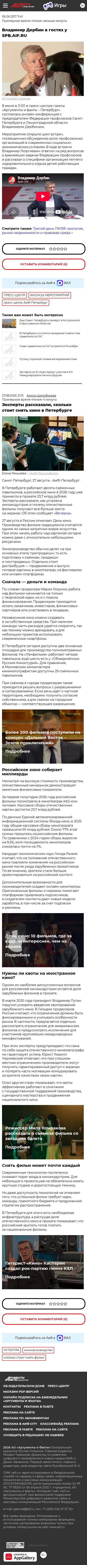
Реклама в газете (38, 1406)
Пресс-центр (58, 1386)
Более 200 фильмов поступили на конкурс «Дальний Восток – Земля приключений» (42, 737)
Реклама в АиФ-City (20, 1424)
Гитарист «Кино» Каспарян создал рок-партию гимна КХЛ (39, 1266)
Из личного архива (16, 98)
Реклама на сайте (19, 1412)
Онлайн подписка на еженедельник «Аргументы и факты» (35, 1399)
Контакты (12, 1406)
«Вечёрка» (62, 513)
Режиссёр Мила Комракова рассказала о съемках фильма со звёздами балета (41, 1133)
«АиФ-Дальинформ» (44, 473)
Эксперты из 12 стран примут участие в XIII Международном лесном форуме (46, 373)
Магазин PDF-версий (21, 1391)
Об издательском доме (24, 1386)
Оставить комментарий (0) (43, 264)
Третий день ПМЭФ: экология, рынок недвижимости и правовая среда (42, 231)
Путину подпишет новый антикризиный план (48, 359)
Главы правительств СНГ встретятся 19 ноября (48, 346)
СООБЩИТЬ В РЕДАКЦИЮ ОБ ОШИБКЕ (33, 1435)
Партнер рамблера (38, 1545)
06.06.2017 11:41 (12, 16)
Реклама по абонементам (26, 1418)
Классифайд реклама (59, 1424)
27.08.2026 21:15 (12, 395)
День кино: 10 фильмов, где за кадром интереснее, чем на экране (38, 941)
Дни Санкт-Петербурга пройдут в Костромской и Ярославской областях (49, 322)
